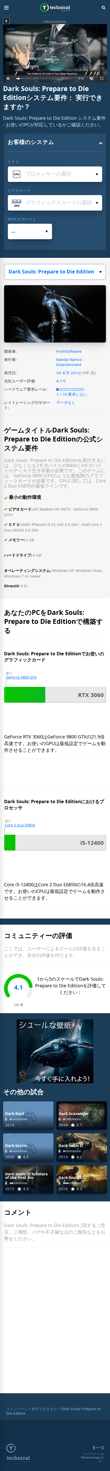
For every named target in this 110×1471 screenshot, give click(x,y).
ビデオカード (19, 190)
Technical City (55, 7)
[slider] (44, 78)
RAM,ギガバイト (22, 219)
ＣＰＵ (13, 161)
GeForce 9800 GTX (21, 677)
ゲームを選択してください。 (55, 272)
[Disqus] (55, 1321)
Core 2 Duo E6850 (20, 825)
